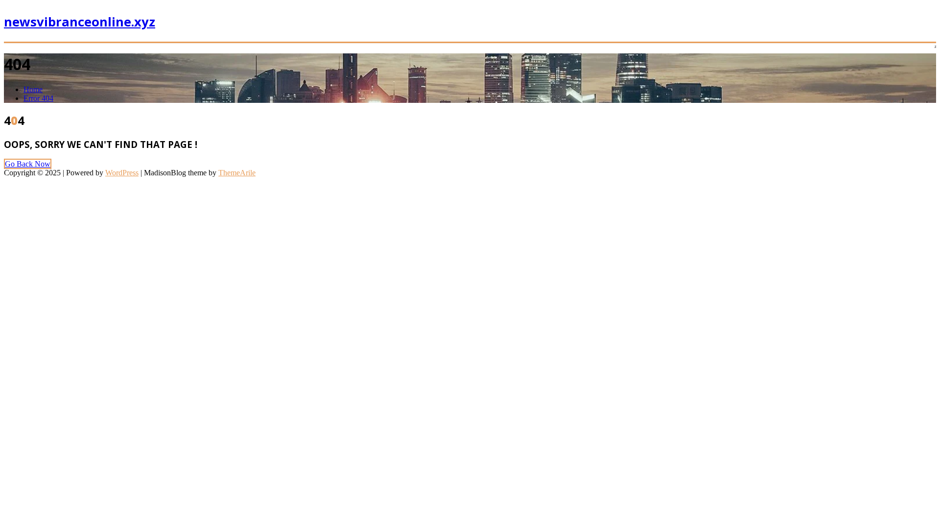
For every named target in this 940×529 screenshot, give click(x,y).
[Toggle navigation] (935, 46)
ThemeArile (237, 172)
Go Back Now (27, 164)
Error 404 (38, 98)
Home (33, 89)
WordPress (122, 172)
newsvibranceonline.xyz (79, 21)
